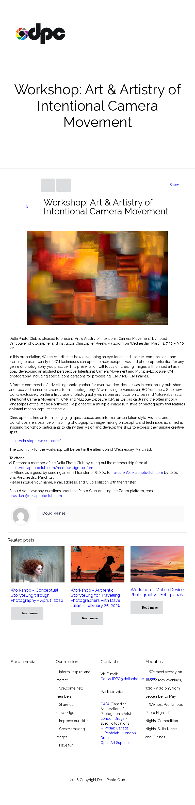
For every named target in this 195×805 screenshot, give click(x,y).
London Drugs (112, 718)
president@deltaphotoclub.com (35, 496)
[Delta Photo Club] (40, 34)
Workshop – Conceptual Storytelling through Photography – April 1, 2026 (37, 595)
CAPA (105, 704)
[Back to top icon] (170, 794)
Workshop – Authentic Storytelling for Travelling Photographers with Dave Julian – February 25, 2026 (95, 598)
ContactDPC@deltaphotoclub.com (129, 679)
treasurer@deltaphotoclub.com (137, 473)
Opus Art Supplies (115, 743)
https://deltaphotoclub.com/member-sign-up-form (51, 468)
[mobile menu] (176, 33)
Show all (177, 185)
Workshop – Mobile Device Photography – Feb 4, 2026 (157, 592)
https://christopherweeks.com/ (35, 441)
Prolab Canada (116, 728)
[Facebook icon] (98, 787)
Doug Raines (54, 513)
